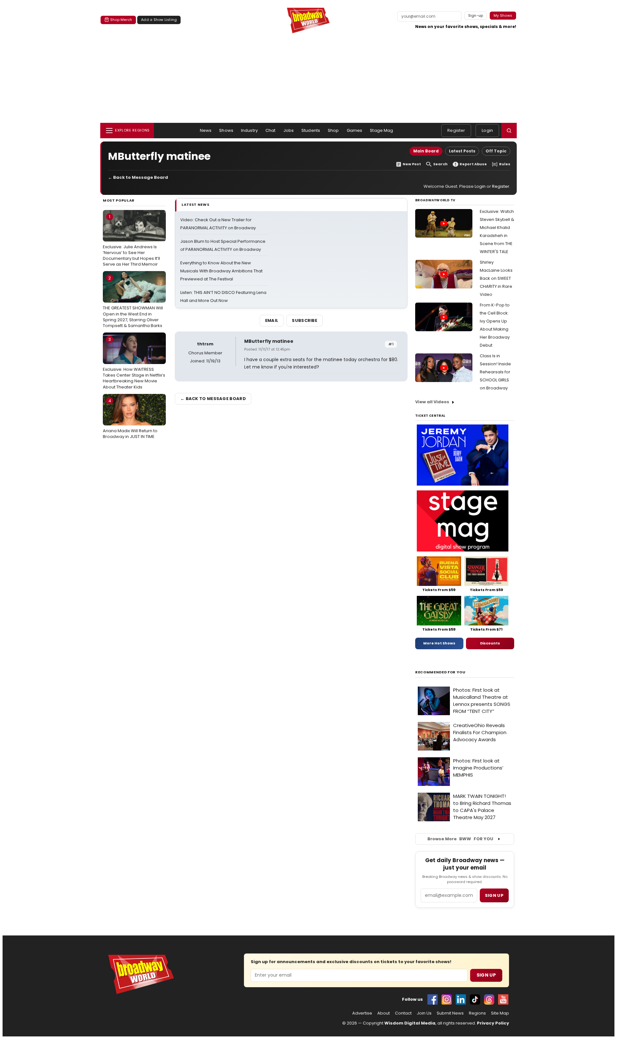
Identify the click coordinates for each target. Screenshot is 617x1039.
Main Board (426, 151)
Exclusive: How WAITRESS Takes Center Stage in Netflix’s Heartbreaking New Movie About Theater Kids (134, 363)
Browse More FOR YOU (460, 839)
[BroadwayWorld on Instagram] (446, 999)
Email (272, 320)
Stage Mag (381, 130)
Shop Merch (121, 19)
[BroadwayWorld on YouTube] (503, 999)
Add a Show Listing (159, 19)
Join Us (424, 1013)
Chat (270, 130)
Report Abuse (473, 164)
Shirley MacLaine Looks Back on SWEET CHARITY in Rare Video (496, 278)
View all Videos (432, 402)
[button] (509, 130)
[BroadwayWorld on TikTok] (475, 999)
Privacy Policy (493, 1023)
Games (354, 130)
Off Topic (496, 151)
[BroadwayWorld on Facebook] (432, 999)
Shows (226, 130)
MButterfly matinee (268, 341)
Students (310, 130)
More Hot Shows (439, 643)
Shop (333, 130)
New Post (412, 164)
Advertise (362, 1013)
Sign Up (486, 975)
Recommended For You (440, 672)
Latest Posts (462, 151)
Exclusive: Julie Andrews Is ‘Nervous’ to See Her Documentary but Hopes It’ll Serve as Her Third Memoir (131, 240)
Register (456, 130)
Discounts (490, 643)
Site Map (500, 1013)
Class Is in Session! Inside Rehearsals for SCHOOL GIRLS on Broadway (495, 372)
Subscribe (304, 320)
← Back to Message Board (138, 177)
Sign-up (475, 15)
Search (440, 164)
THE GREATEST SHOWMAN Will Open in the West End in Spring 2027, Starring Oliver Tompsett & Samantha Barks (133, 302)
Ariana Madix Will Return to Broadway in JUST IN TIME (130, 419)
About (383, 1013)
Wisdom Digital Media (409, 1023)
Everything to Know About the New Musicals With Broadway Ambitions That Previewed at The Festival (221, 271)
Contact (403, 1013)
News (206, 130)
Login (487, 130)
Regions (477, 1013)
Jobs (288, 130)
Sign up (494, 895)
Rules (504, 164)
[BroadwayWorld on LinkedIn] (461, 999)
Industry (249, 130)
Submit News (450, 1013)
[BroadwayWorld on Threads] (489, 999)
